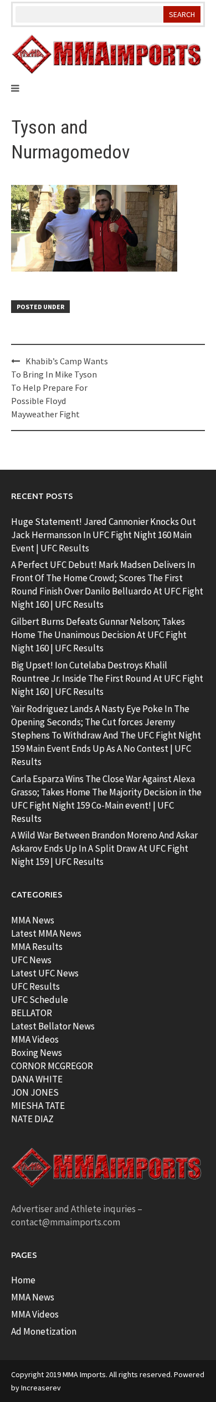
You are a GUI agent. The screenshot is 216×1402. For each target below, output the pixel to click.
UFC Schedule (39, 1000)
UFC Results (35, 986)
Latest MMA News (46, 933)
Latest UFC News (45, 973)
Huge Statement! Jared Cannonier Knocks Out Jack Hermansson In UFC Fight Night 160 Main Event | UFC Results (103, 535)
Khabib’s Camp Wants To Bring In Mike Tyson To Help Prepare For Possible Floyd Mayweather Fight (59, 387)
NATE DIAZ (32, 1119)
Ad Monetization (43, 1331)
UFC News (31, 960)
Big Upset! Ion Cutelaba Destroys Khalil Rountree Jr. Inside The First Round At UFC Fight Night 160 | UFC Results (107, 678)
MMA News (32, 920)
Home (23, 1280)
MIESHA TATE (38, 1106)
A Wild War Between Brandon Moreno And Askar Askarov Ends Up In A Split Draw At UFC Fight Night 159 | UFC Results (104, 848)
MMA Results (37, 947)
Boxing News (36, 1053)
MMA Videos (35, 1039)
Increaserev (41, 1388)
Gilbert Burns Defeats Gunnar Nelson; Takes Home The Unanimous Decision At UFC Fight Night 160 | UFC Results (99, 634)
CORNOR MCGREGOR (52, 1066)
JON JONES (35, 1092)
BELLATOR (31, 1013)
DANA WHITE (37, 1079)
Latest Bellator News (53, 1026)
